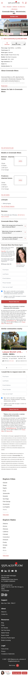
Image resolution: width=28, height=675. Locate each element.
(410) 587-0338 (22, 38)
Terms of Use (9, 323)
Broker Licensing (6, 640)
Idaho (4, 547)
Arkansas (5, 529)
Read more (4, 85)
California (5, 531)
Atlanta (5, 509)
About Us (3, 611)
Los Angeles (6, 507)
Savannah (5, 512)
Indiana (5, 553)
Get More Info (14, 16)
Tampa (5, 485)
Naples (5, 488)
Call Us (24, 673)
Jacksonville (6, 493)
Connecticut (6, 537)
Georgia (5, 545)
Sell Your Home (5, 630)
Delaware (5, 539)
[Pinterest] (16, 571)
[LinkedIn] (6, 571)
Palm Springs (6, 501)
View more (6, 514)
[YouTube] (12, 571)
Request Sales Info (14, 301)
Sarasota (5, 496)
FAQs (2, 625)
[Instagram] (9, 571)
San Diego (6, 499)
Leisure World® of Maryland (12, 352)
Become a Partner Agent (8, 637)
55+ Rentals (4, 627)
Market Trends (5, 632)
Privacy (3, 651)
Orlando (5, 482)
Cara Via (3, 251)
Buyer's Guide (5, 635)
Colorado (5, 534)
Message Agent (17, 673)
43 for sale (11, 360)
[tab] (7, 44)
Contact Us (4, 614)
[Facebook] (2, 571)
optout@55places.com (11, 320)
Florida (5, 542)
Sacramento (6, 504)
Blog (2, 622)
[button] (14, 226)
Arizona (5, 526)
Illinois (4, 550)
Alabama (5, 523)
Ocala (4, 490)
